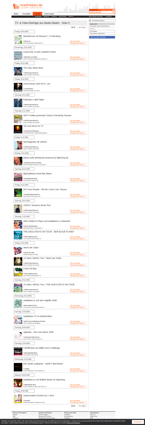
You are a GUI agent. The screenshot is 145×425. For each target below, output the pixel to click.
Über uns (92, 414)
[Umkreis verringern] (114, 10)
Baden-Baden (95, 12)
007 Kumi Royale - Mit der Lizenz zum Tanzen (45, 189)
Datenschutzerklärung (73, 423)
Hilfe (14, 416)
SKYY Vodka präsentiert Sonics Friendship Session (47, 115)
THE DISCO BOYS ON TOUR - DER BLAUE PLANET (48, 232)
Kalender (26, 14)
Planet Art (27, 41)
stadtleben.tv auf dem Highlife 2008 (40, 300)
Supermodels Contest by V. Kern (38, 395)
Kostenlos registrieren (98, 33)
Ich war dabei (76, 41)
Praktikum (67, 418)
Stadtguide (49, 14)
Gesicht (46, 16)
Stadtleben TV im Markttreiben (37, 316)
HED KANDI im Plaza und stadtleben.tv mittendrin (46, 221)
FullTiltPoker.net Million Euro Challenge (41, 348)
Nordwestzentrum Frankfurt (32, 163)
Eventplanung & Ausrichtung (47, 418)
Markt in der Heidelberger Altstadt (34, 321)
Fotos (37, 14)
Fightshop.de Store (30, 384)
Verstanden (138, 422)
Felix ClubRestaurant (30, 236)
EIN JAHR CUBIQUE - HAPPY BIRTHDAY (43, 364)
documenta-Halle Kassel (31, 337)
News (16, 14)
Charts (54, 16)
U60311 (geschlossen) (31, 73)
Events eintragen (43, 414)
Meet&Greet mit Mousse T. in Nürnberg (42, 36)
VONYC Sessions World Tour (37, 205)
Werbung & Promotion (45, 416)
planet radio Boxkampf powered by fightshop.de (45, 158)
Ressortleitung (68, 416)
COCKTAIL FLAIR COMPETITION (39, 52)
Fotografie (67, 414)
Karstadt (27, 400)
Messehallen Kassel (30, 305)
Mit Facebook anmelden (98, 37)
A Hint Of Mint (30, 269)
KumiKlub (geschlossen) (31, 194)
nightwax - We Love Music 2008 (38, 332)
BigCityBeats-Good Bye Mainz (37, 173)
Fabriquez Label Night (33, 99)
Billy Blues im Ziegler (30, 57)
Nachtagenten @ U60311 (35, 142)
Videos (70, 16)
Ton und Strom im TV (33, 126)
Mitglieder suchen (96, 16)
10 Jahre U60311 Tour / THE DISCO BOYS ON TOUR (49, 284)
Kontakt (109, 16)
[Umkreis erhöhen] (112, 10)
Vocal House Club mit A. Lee (36, 84)
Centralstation (28, 89)
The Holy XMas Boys (33, 68)
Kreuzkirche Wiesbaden (31, 131)
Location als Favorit (78, 43)
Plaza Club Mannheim (30, 226)
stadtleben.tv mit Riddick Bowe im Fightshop (44, 379)
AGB (91, 418)
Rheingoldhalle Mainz (30, 178)
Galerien (38, 16)
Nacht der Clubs (31, 247)
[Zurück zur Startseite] (27, 6)
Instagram (15, 418)
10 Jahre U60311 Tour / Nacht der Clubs (42, 258)
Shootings (62, 16)
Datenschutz (93, 416)
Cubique (27, 369)
